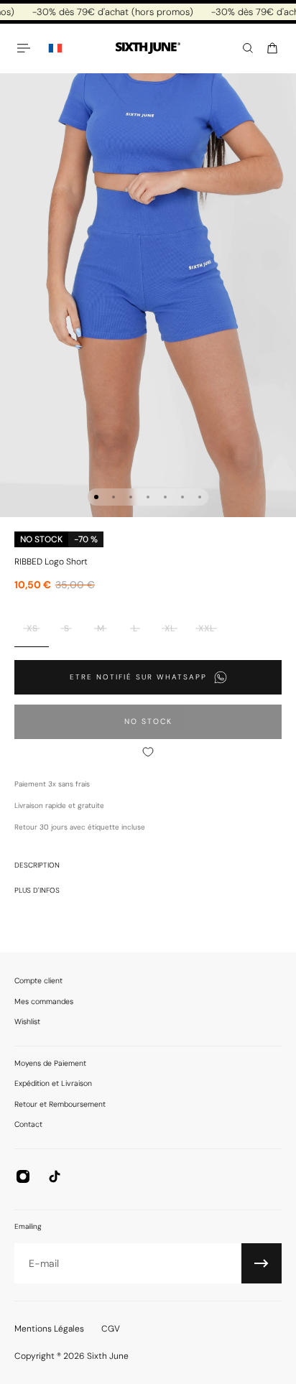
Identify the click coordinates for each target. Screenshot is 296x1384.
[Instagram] (23, 1176)
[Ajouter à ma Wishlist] (148, 752)
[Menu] (25, 48)
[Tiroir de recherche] (248, 48)
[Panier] (272, 48)
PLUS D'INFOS (37, 890)
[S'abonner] (261, 1263)
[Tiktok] (54, 1176)
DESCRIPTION (37, 865)
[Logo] (148, 48)
